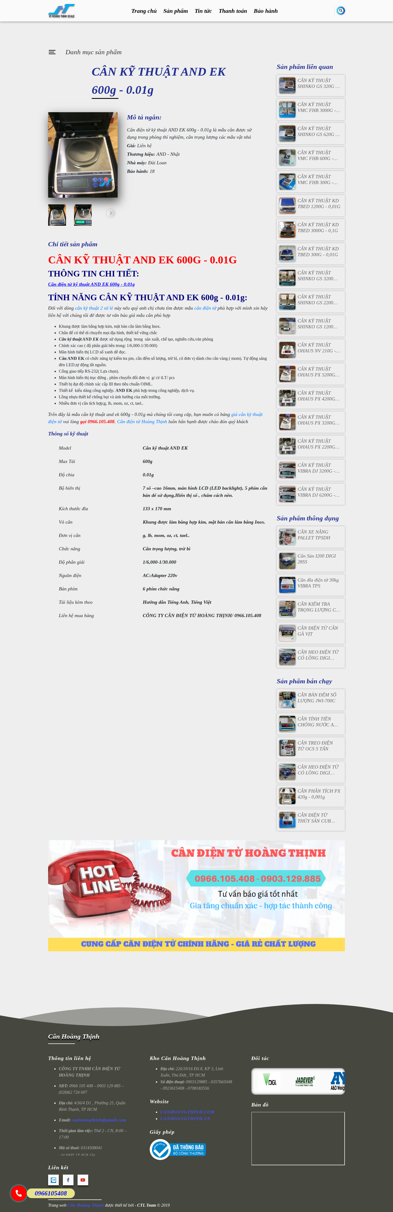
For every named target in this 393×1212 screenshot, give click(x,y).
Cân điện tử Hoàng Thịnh (142, 421)
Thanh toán (233, 10)
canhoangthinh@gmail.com (99, 1120)
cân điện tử (205, 308)
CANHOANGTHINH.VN (185, 1118)
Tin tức (203, 10)
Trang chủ (144, 10)
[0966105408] (19, 1193)
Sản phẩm (175, 10)
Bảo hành (266, 10)
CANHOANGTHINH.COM (187, 1112)
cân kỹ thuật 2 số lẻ (94, 308)
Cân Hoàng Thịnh (73, 1036)
